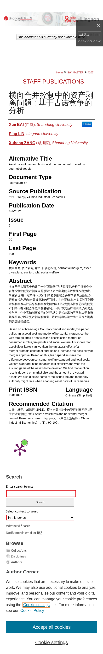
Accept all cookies (52, 627)
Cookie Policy (32, 611)
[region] (51, 613)
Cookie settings (36, 605)
